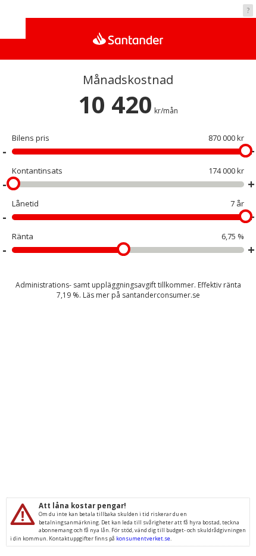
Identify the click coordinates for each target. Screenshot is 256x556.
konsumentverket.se (143, 538)
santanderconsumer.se (161, 295)
